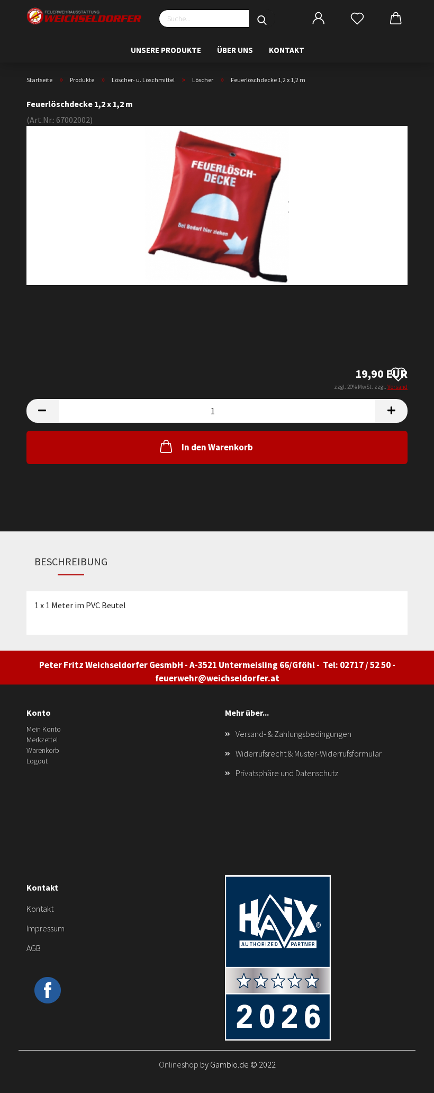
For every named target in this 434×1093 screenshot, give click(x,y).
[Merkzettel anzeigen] (357, 18)
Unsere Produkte (166, 50)
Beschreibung (70, 561)
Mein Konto (43, 729)
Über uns (235, 50)
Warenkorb (42, 750)
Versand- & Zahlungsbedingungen (293, 733)
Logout (37, 761)
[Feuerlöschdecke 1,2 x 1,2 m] (217, 204)
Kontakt (286, 50)
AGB (33, 948)
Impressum (45, 928)
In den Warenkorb (217, 447)
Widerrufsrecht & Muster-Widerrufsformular (309, 753)
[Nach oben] (405, 1077)
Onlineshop (178, 1064)
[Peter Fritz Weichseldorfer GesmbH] (84, 16)
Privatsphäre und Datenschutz (287, 773)
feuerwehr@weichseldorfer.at (217, 678)
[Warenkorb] (396, 18)
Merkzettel (42, 739)
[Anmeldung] (318, 18)
